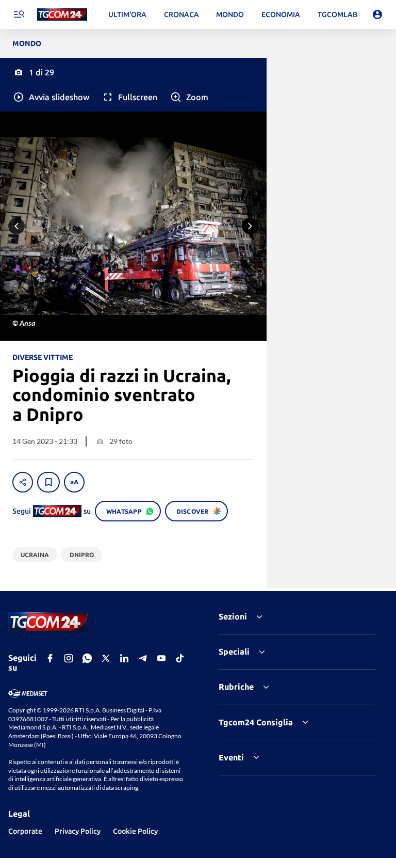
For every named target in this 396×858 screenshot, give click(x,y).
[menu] (18, 14)
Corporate (25, 831)
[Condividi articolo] (22, 482)
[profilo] (377, 14)
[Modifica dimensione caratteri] (74, 482)
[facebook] (50, 658)
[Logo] (62, 14)
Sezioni (233, 616)
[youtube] (161, 658)
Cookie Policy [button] (135, 831)
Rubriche (236, 686)
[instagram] (68, 658)
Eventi (231, 757)
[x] (106, 658)
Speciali (234, 651)
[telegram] (143, 658)
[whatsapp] (87, 658)
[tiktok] (180, 658)
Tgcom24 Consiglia (256, 722)
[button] (50, 97)
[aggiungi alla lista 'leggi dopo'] (48, 482)
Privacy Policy (78, 831)
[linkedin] (124, 658)
